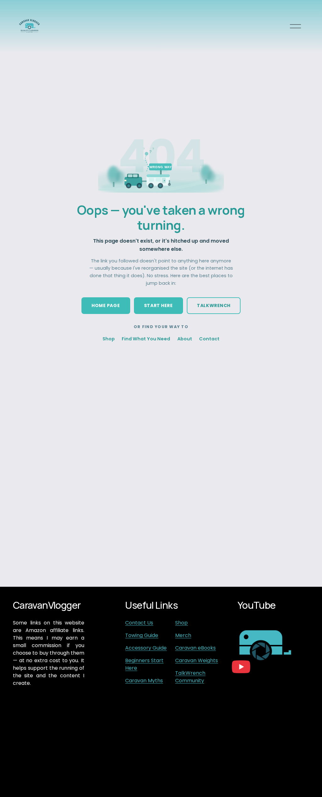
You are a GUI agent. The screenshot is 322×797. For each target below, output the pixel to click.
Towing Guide (141, 635)
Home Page (106, 305)
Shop (109, 339)
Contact (209, 339)
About (184, 339)
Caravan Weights (196, 660)
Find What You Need (146, 339)
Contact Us (139, 622)
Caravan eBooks (195, 647)
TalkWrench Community (190, 676)
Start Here (158, 305)
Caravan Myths (144, 680)
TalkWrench (213, 305)
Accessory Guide (146, 647)
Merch (183, 635)
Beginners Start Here (144, 664)
